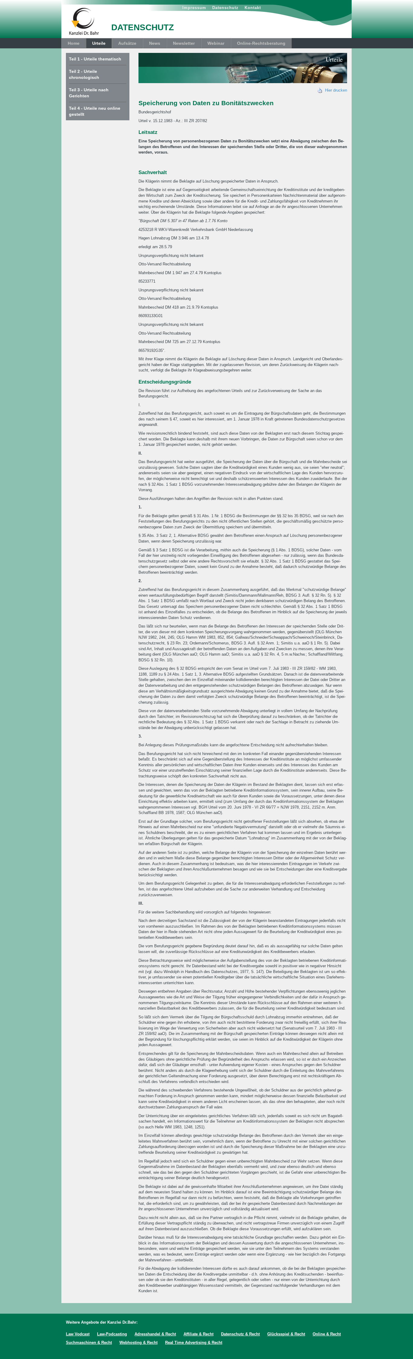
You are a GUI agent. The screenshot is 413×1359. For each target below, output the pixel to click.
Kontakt (253, 7)
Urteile (99, 43)
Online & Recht (327, 1334)
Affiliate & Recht (198, 1334)
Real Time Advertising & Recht (193, 1342)
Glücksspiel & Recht (286, 1334)
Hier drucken (335, 90)
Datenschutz (225, 7)
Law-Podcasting (112, 1334)
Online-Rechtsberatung (261, 43)
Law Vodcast (77, 1334)
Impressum (194, 7)
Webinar (215, 43)
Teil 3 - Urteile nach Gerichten (89, 92)
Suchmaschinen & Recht (89, 1342)
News (154, 43)
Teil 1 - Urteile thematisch (95, 59)
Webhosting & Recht (138, 1342)
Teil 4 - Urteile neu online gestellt (94, 111)
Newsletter (184, 43)
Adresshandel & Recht (155, 1334)
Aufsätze (127, 43)
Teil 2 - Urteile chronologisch (84, 74)
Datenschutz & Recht (240, 1334)
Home (74, 43)
